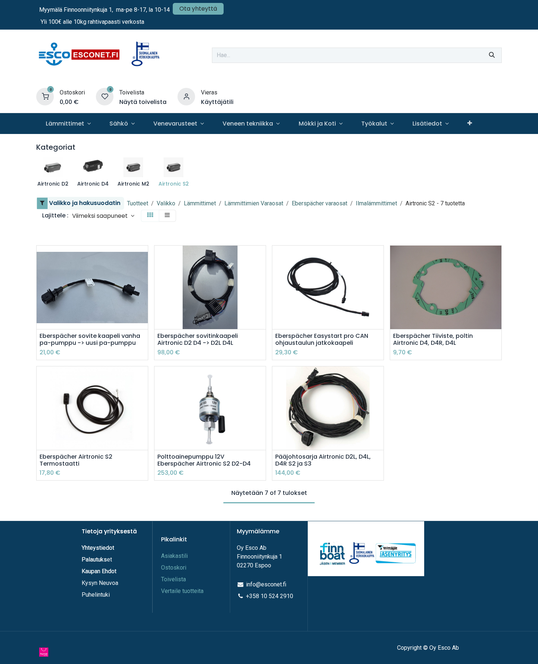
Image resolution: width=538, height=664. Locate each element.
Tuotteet (137, 203)
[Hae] (491, 55)
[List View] (167, 216)
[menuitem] (68, 123)
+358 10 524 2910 (269, 596)
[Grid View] (150, 216)
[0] (45, 96)
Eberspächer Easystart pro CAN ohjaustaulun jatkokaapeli (321, 339)
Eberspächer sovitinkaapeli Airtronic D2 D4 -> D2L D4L (197, 339)
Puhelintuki (96, 594)
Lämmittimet (200, 203)
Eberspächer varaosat (319, 203)
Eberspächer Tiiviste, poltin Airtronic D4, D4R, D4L (433, 339)
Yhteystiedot (99, 547)
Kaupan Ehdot (99, 571)
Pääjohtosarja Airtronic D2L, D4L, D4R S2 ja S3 (323, 460)
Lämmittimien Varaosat (253, 203)
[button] (103, 216)
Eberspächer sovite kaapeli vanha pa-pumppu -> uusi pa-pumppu (90, 339)
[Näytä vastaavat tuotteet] (143, 307)
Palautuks (94, 559)
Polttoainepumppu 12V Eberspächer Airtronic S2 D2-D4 (204, 460)
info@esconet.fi (266, 584)
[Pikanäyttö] (143, 257)
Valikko (166, 203)
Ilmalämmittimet (376, 203)
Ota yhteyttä (198, 8)
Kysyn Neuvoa (100, 582)
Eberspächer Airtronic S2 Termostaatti (76, 460)
